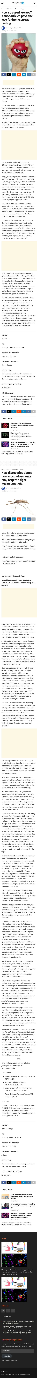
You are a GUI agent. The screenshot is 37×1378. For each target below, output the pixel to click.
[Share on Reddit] (19, 74)
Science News (14, 9)
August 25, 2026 (15, 430)
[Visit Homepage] (18, 3)
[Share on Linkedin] (14, 74)
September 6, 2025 (15, 28)
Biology (22, 9)
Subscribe (7, 1356)
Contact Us (4, 1371)
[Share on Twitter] (9, 74)
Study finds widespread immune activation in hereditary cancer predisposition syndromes (21, 1215)
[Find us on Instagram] (13, 1310)
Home (3, 9)
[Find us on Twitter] (8, 1310)
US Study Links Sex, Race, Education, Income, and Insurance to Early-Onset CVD (23, 1206)
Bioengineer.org (5, 1374)
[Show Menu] (2, 3)
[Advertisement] (18, 82)
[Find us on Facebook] (3, 1310)
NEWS (7, 9)
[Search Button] (35, 3)
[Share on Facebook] (3, 74)
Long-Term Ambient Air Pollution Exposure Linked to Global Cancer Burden (22, 1196)
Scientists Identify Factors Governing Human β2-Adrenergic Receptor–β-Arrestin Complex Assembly (23, 444)
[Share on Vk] (29, 74)
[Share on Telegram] (24, 74)
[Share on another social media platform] (33, 74)
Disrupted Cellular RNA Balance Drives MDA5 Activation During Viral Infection (22, 425)
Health (21, 469)
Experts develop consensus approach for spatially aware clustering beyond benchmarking (21, 435)
